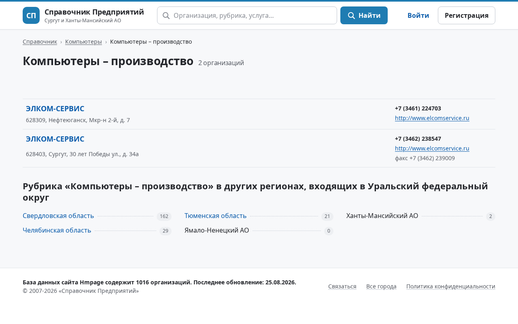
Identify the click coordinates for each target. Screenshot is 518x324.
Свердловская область (58, 215)
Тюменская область (216, 215)
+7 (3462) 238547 (418, 138)
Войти (418, 15)
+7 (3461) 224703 (418, 108)
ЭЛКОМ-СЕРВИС (55, 108)
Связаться (342, 286)
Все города (381, 286)
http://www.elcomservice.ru (432, 118)
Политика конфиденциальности (450, 286)
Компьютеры (83, 41)
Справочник (40, 41)
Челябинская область (57, 230)
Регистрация (466, 15)
